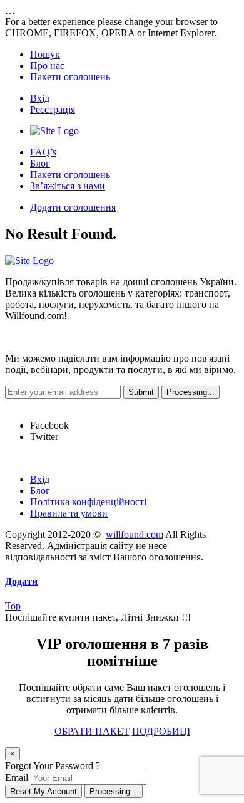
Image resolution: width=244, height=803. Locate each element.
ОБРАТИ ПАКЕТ (92, 731)
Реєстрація (52, 109)
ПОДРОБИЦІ (161, 731)
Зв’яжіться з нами (67, 186)
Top (13, 606)
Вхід (39, 98)
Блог (40, 163)
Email (16, 777)
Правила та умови (69, 513)
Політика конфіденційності (88, 501)
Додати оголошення (73, 207)
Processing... (113, 791)
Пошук (45, 54)
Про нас (47, 65)
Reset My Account (43, 791)
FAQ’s (43, 152)
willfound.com (134, 534)
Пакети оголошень (70, 76)
